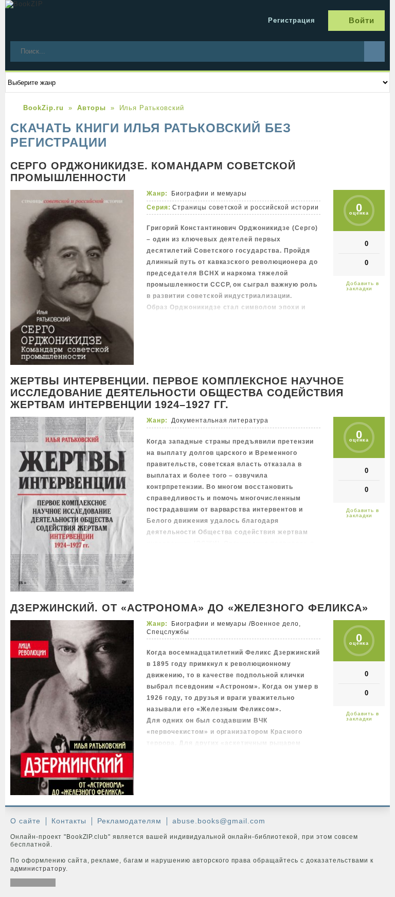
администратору (38, 868)
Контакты (68, 821)
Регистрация (291, 20)
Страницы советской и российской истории (245, 207)
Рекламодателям (129, 821)
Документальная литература (219, 420)
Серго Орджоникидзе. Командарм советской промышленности (153, 171)
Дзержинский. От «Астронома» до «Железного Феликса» (189, 607)
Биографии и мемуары (209, 193)
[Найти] (374, 51)
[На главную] (82, 20)
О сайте (25, 821)
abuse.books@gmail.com (218, 821)
